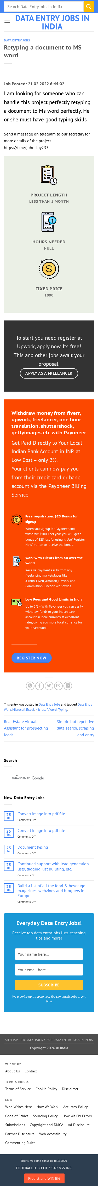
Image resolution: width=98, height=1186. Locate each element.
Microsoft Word (46, 709)
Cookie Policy (46, 1088)
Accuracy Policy (75, 1106)
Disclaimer (70, 1088)
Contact (31, 1071)
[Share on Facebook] (39, 686)
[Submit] (89, 6)
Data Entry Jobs (17, 40)
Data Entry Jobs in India (52, 22)
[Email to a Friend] (58, 686)
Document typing (33, 847)
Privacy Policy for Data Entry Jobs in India (57, 1040)
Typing (62, 709)
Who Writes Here (18, 1106)
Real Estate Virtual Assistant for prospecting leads (26, 728)
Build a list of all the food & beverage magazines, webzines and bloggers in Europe (51, 890)
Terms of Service (18, 1088)
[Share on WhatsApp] (30, 686)
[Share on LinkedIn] (68, 686)
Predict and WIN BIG (44, 1178)
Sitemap (11, 1040)
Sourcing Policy (45, 1116)
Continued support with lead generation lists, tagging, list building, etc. (53, 866)
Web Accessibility (53, 1134)
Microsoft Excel (23, 709)
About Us (12, 1071)
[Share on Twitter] (49, 686)
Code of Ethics (16, 1116)
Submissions (15, 1124)
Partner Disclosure (19, 1134)
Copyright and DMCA (46, 1124)
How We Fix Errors (77, 1116)
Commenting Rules (20, 1142)
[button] (7, 22)
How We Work (48, 1106)
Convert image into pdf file (41, 813)
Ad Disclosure (79, 1124)
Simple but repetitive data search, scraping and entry (75, 728)
